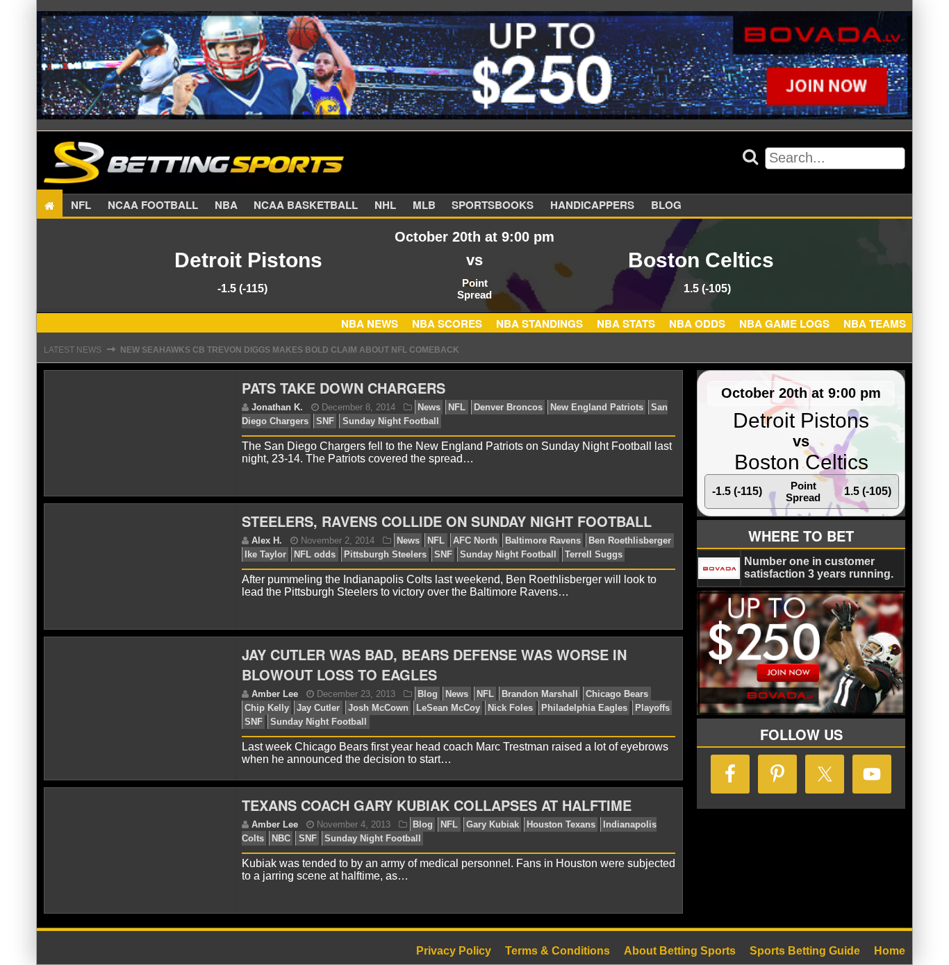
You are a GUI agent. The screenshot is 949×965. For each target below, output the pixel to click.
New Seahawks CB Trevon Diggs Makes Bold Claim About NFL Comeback (289, 350)
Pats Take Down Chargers (343, 388)
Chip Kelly (267, 708)
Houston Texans (561, 824)
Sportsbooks (493, 205)
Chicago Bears (617, 694)
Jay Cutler (318, 708)
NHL (385, 205)
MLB (424, 205)
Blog (666, 205)
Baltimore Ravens (543, 540)
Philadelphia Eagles (584, 708)
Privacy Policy (453, 951)
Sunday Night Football (391, 421)
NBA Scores (447, 323)
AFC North (475, 540)
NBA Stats (626, 323)
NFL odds (315, 554)
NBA (226, 205)
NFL (81, 205)
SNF (325, 421)
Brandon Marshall (540, 694)
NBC (281, 838)
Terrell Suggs (593, 554)
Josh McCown (378, 708)
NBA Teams (874, 323)
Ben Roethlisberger (629, 540)
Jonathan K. (277, 407)
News (429, 407)
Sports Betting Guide (805, 951)
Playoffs (652, 708)
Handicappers (592, 205)
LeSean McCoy (448, 708)
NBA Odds (697, 323)
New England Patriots (596, 407)
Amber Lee (274, 694)
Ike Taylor (265, 554)
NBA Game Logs (784, 323)
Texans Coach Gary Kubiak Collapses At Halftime (437, 805)
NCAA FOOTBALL (153, 205)
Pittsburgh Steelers (385, 554)
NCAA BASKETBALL (306, 205)
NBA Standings (539, 323)
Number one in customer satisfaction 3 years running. (818, 567)
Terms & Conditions (557, 951)
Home (889, 951)
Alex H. (266, 540)
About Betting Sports (680, 951)
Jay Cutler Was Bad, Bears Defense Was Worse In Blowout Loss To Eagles (434, 664)
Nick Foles (510, 708)
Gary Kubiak (492, 824)
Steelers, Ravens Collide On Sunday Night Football (447, 521)
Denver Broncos (508, 407)
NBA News (369, 323)
